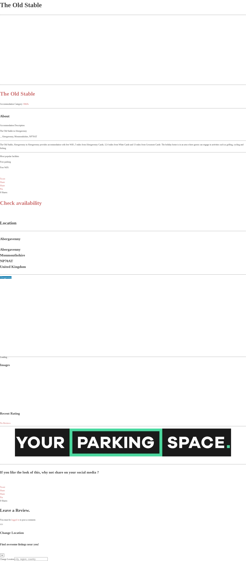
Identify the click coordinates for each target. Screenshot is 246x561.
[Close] (1, 524)
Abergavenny (6, 277)
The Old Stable (17, 94)
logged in (15, 520)
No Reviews (5, 423)
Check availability (21, 203)
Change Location (7, 559)
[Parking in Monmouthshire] (123, 455)
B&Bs (26, 104)
